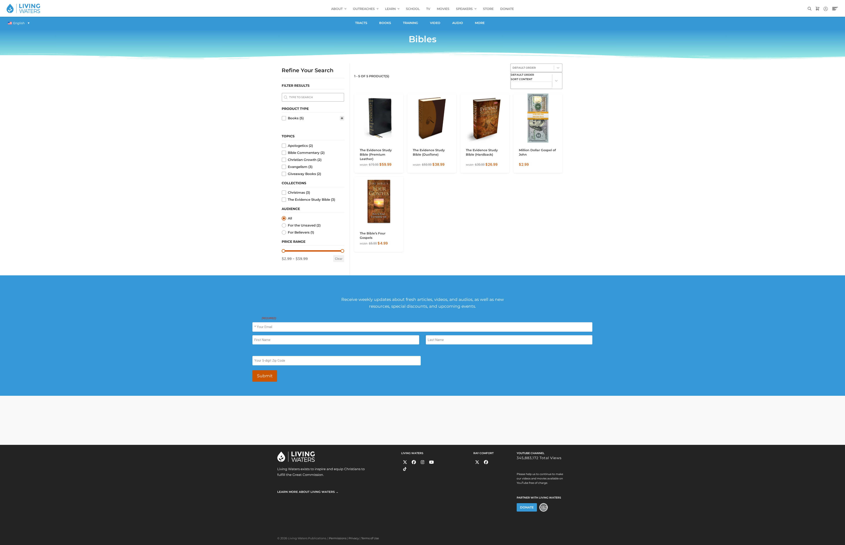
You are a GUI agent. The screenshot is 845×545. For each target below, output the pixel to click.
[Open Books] (393, 23)
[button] (313, 118)
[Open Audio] (465, 23)
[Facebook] (414, 462)
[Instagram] (422, 462)
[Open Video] (443, 23)
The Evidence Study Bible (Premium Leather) (376, 154)
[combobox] (531, 81)
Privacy (354, 538)
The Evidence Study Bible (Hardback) (482, 152)
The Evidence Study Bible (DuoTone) (429, 152)
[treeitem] (313, 118)
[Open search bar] (809, 8)
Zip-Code (259, 352)
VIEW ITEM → (369, 168)
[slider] (283, 251)
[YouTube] (431, 462)
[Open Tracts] (369, 23)
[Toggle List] (556, 81)
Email (264, 318)
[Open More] (487, 23)
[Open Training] (420, 23)
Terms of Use (370, 538)
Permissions (337, 538)
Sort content (521, 79)
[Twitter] (405, 462)
